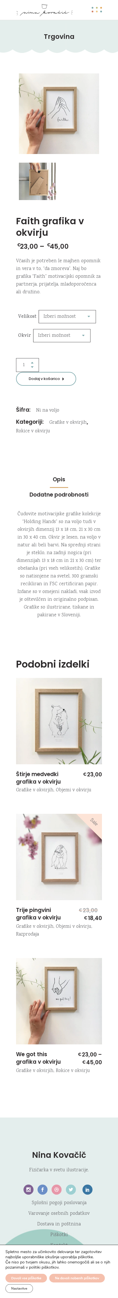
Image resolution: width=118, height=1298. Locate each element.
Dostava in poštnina (59, 1224)
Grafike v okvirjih (68, 422)
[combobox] (67, 316)
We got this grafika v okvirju (38, 1058)
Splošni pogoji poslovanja (59, 1203)
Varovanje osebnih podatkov (59, 1213)
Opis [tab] (59, 479)
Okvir (24, 336)
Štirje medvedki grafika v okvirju (38, 778)
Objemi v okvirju (73, 790)
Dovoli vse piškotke (26, 1278)
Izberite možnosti (24, 759)
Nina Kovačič (59, 1155)
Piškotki (59, 1235)
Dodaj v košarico (44, 378)
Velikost (27, 317)
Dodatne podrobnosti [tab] (59, 495)
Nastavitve (19, 1288)
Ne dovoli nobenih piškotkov (77, 1278)
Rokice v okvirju (33, 431)
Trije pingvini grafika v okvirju (38, 913)
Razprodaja (27, 934)
